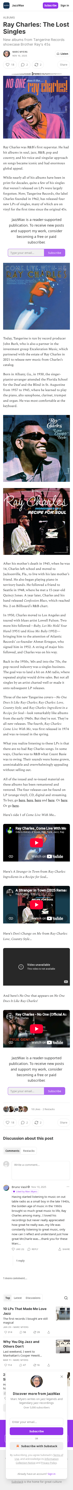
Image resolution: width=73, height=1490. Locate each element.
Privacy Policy (49, 1462)
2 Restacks (49, 1109)
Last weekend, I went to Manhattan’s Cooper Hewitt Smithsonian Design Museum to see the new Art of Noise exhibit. (25, 1353)
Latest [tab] (18, 1298)
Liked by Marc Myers (26, 1191)
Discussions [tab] (33, 1298)
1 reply (20, 1260)
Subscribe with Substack (39, 1446)
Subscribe (50, 5)
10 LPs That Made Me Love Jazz (25, 1311)
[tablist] (20, 1151)
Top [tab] (7, 1298)
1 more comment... (15, 1278)
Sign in (65, 5)
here (22, 800)
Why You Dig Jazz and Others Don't (21, 1344)
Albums (9, 17)
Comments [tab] (12, 1151)
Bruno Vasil (19, 1187)
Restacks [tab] (28, 1151)
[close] (62, 1376)
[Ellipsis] (68, 1187)
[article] (36, 1320)
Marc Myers (19, 51)
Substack (17, 1482)
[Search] (66, 1298)
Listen (64, 54)
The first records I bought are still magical (25, 1320)
